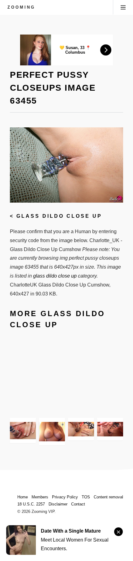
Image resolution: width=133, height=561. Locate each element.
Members (40, 497)
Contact (78, 504)
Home (22, 497)
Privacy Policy (65, 497)
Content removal (108, 497)
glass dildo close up (59, 216)
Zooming (21, 7)
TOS (86, 497)
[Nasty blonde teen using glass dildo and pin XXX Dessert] (110, 429)
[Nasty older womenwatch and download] (81, 429)
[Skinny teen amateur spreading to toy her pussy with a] (23, 430)
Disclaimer (58, 504)
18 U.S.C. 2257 (31, 504)
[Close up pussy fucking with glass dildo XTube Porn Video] (52, 431)
